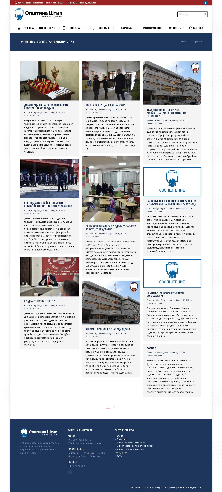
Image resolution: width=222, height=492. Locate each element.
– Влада (119, 435)
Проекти (89, 333)
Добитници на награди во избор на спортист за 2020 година (46, 106)
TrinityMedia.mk (195, 487)
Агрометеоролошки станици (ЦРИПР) (108, 329)
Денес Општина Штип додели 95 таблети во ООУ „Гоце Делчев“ (110, 227)
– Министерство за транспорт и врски (134, 445)
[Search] (204, 14)
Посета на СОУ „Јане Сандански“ (105, 105)
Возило (151, 348)
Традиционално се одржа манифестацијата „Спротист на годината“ (166, 113)
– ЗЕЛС (118, 455)
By (40, 112)
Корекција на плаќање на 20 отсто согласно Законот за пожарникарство (48, 204)
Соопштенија (153, 208)
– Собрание (121, 439)
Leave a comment (31, 115)
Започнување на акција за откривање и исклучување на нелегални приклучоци (171, 202)
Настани (28, 112)
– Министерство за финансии (130, 442)
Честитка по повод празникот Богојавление (165, 294)
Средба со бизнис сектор (39, 301)
